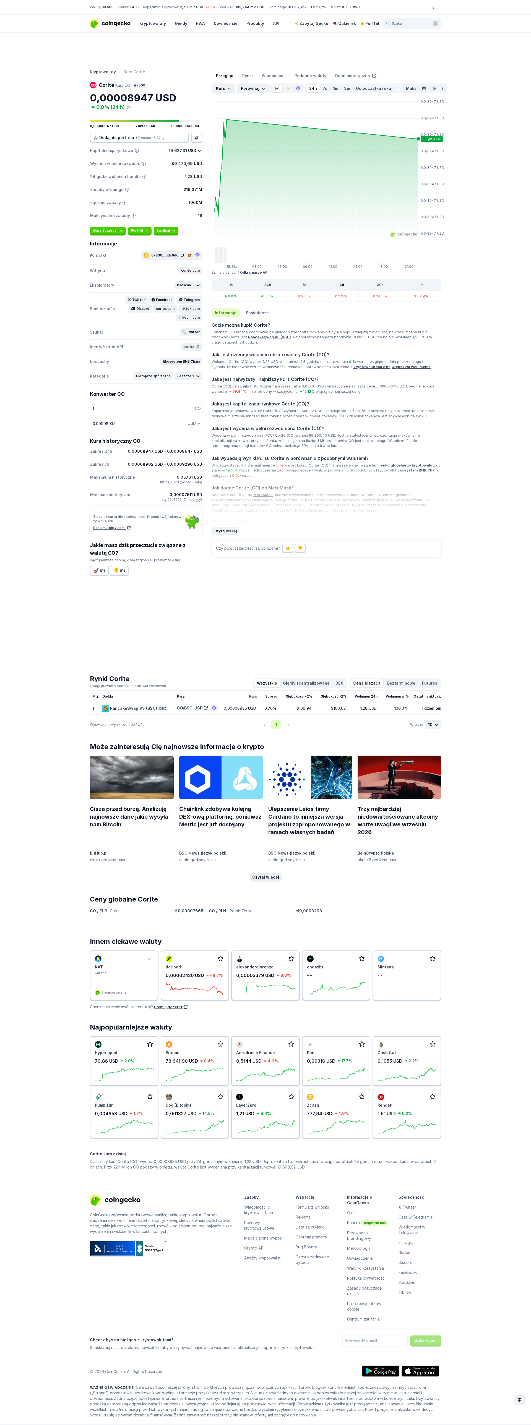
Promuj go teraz (168, 1007)
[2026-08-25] (424, 88)
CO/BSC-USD (190, 708)
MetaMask (263, 495)
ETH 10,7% (317, 7)
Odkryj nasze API (254, 272)
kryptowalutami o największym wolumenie (392, 367)
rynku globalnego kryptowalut (406, 465)
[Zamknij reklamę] (149, 959)
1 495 (134, 7)
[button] (190, 270)
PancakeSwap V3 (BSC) (269, 337)
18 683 (107, 7)
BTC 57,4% (297, 7)
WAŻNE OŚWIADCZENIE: (112, 1387)
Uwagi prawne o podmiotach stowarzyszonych (128, 686)
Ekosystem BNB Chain (417, 470)
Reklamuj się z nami (109, 528)
